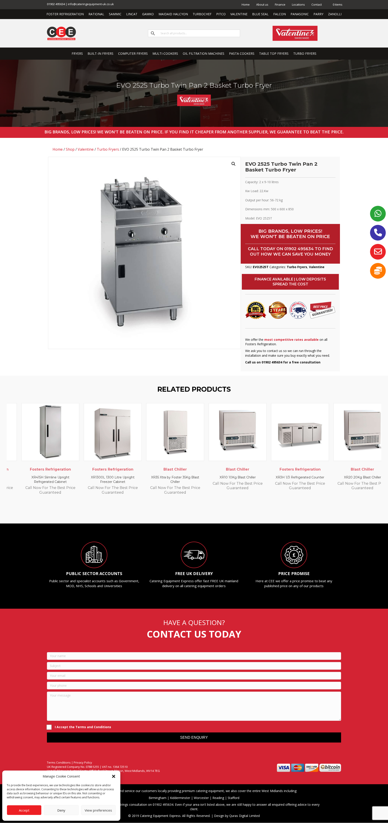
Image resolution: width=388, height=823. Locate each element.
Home (246, 4)
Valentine (86, 149)
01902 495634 (299, 248)
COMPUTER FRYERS (133, 53)
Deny (61, 810)
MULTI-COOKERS (165, 53)
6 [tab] (200, 511)
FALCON (279, 14)
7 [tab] (205, 511)
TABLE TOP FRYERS (274, 53)
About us (262, 4)
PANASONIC (300, 14)
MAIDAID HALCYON (173, 14)
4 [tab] (192, 511)
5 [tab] (196, 511)
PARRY (318, 14)
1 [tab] (178, 511)
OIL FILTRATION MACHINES (203, 53)
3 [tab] (187, 511)
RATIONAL (96, 14)
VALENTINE (238, 14)
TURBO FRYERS (304, 53)
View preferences (98, 810)
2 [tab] (183, 511)
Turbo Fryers (108, 149)
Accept (24, 810)
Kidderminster (180, 798)
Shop (70, 149)
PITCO (221, 14)
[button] (113, 776)
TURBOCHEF (202, 14)
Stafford (233, 798)
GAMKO (148, 14)
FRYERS (77, 53)
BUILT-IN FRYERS (100, 53)
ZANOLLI (335, 14)
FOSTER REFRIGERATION (65, 14)
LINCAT (131, 14)
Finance (280, 4)
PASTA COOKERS (241, 53)
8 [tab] (209, 511)
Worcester (201, 798)
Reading (218, 798)
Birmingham (157, 798)
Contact (316, 4)
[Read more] (62, 410)
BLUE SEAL (260, 14)
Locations (298, 4)
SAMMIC (115, 14)
